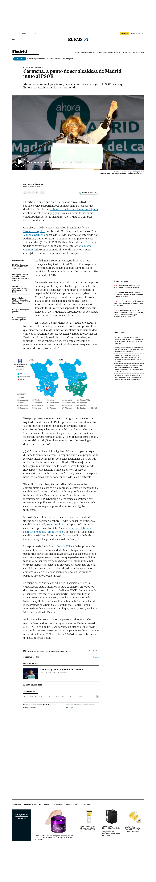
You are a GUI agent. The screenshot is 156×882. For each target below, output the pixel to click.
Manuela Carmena (34, 234)
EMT (130, 52)
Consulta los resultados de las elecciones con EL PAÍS (19, 289)
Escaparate (16, 805)
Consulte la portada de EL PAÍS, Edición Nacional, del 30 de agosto (50, 59)
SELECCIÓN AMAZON (32, 805)
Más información (29, 707)
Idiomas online (71, 805)
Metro (125, 52)
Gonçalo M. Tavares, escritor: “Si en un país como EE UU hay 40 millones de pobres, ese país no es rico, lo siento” (128, 377)
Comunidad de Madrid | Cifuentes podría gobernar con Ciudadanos (21, 301)
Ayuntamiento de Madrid (104, 52)
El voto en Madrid (32, 685)
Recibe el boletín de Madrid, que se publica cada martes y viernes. (48, 651)
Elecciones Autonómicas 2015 (72, 697)
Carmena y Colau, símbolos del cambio (61, 670)
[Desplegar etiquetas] (97, 696)
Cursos (46, 805)
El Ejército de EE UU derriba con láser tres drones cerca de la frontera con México (129, 303)
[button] (78, 132)
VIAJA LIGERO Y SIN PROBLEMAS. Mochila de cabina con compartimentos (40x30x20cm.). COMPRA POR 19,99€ (111, 830)
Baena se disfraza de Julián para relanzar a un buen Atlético (127, 286)
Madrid (19, 51)
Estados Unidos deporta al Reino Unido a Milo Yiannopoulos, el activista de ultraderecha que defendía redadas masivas (128, 313)
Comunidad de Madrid (88, 52)
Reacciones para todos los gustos (19, 319)
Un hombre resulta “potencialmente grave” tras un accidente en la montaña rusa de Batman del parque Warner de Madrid (129, 340)
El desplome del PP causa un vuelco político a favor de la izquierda (20, 277)
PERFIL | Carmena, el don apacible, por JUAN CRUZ (21, 267)
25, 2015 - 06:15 (35, 186)
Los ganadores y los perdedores (20, 311)
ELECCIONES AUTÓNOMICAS (32, 67)
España (77, 52)
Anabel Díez (56, 672)
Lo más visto (119, 332)
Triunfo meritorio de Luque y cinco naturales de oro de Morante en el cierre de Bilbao (128, 294)
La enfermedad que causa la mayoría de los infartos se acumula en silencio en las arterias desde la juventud (129, 349)
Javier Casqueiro (46, 672)
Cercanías (117, 52)
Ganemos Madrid (54, 697)
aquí (71, 708)
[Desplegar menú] (14, 39)
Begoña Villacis (65, 546)
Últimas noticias (138, 52)
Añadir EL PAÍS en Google (89, 192)
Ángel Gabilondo (56, 524)
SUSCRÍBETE (124, 34)
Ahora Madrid (28, 697)
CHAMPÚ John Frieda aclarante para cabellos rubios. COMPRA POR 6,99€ (87, 829)
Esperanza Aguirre (34, 231)
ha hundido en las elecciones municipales (74, 209)
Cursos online (58, 805)
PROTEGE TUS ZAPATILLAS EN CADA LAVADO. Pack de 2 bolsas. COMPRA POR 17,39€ (134, 829)
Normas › (96, 657)
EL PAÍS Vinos (86, 805)
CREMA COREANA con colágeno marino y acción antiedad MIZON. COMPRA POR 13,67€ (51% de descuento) (54, 838)
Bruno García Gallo (33, 184)
